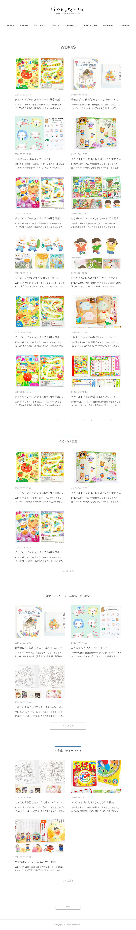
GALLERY (39, 25)
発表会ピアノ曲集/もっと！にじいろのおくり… (96, 99)
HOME (10, 25)
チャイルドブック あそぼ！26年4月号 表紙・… (39, 396)
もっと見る (68, 571)
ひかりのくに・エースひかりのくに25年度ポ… (95, 218)
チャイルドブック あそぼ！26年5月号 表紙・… (39, 337)
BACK (68, 907)
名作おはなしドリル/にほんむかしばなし (36, 861)
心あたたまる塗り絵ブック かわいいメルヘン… (39, 707)
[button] (10, 26)
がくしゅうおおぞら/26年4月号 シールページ (94, 337)
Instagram (108, 25)
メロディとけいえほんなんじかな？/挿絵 (92, 802)
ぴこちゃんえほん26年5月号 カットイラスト (94, 277)
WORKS (55, 25)
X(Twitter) (124, 25)
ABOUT (24, 25)
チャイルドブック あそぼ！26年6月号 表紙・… (39, 218)
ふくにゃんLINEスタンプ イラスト (33, 158)
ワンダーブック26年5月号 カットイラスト (37, 277)
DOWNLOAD (90, 25)
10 (98, 420)
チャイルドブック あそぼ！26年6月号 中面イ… (96, 158)
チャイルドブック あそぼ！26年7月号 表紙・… (39, 99)
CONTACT (71, 25)
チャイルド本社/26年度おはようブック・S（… (95, 396)
